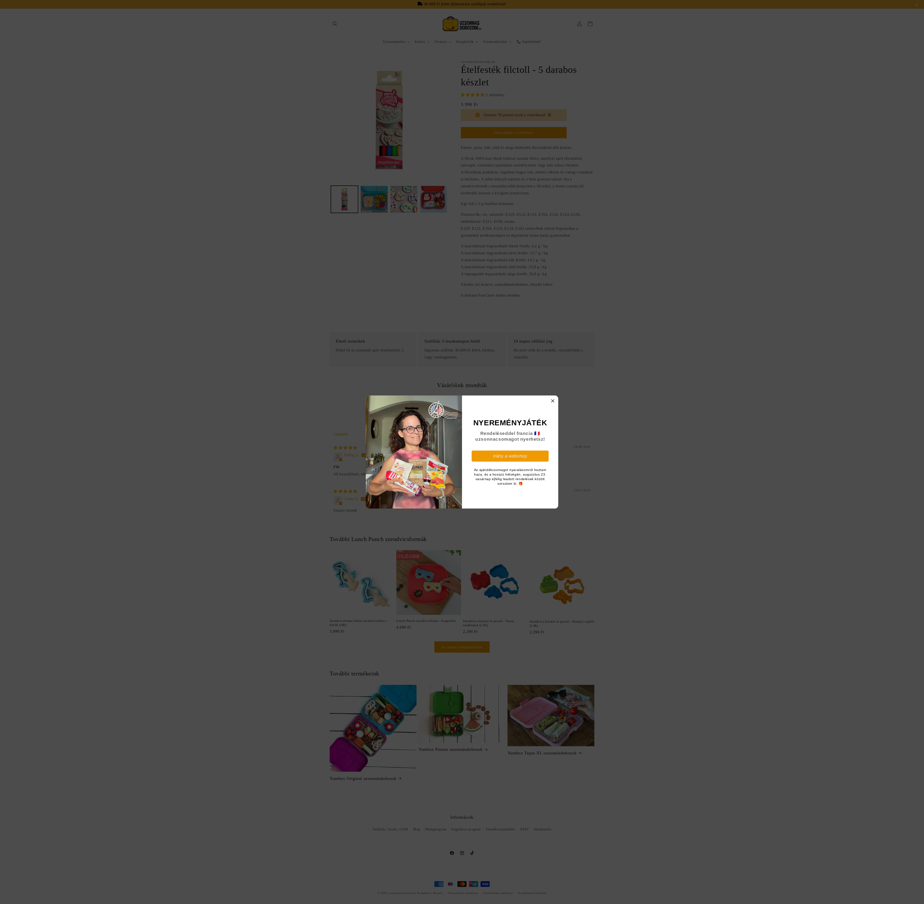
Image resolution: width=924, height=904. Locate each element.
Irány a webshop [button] (510, 456)
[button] (553, 401)
